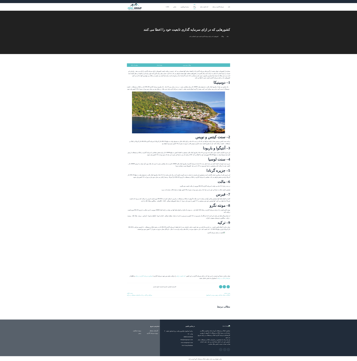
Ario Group (159, 65)
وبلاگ (222, 36)
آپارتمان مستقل (154, 330)
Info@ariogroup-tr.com (186, 339)
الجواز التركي (156, 286)
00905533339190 (188, 337)
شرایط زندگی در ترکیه (224, 278)
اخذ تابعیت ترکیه (181, 276)
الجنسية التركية (163, 286)
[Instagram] (228, 1)
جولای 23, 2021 (134, 65)
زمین (139, 333)
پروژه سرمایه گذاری (152, 333)
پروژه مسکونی (137, 330)
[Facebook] (229, 1)
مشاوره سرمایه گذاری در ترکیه (143, 276)
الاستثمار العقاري (172, 286)
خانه (228, 36)
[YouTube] (224, 1)
